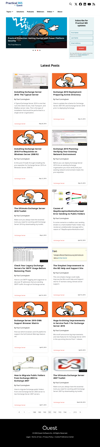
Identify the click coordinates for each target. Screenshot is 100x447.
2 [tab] (35, 50)
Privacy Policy (48, 437)
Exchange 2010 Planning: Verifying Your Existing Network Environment (66, 152)
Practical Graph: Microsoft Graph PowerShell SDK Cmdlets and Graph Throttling (36, 39)
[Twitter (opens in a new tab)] (76, 4)
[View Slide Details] (36, 32)
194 (64, 412)
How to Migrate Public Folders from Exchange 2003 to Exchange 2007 (29, 378)
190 (44, 412)
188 (34, 412)
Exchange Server (20, 124)
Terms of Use (37, 437)
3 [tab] (37, 50)
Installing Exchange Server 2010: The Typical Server (28, 93)
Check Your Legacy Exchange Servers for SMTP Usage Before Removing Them (30, 268)
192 (54, 412)
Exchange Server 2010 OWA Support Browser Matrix (28, 321)
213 (75, 412)
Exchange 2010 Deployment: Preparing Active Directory (67, 93)
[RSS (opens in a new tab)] (94, 4)
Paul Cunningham (23, 99)
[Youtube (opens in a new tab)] (89, 4)
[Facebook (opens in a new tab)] (80, 4)
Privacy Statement (82, 54)
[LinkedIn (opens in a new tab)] (85, 4)
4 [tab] (39, 50)
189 (39, 412)
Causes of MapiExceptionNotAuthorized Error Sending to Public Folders (69, 211)
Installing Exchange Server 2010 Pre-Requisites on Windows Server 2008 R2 (28, 152)
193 (59, 412)
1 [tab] (33, 50)
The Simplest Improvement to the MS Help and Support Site (68, 267)
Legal (28, 437)
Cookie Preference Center (64, 437)
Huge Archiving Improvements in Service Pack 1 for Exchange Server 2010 (69, 323)
